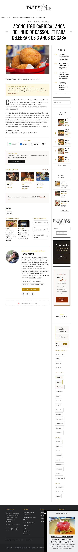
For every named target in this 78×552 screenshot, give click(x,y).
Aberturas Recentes (29, 522)
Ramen (58, 451)
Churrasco (59, 473)
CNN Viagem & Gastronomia (32, 273)
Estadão (39, 264)
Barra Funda (59, 428)
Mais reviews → (65, 211)
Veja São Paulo (38, 262)
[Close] (45, 513)
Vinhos (58, 496)
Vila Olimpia (59, 432)
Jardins (38, 102)
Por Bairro (26, 531)
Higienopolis (58, 363)
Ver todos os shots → (61, 93)
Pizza (58, 460)
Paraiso (58, 405)
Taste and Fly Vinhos (35, 278)
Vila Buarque (59, 419)
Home (3, 17)
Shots (61, 49)
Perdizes (58, 401)
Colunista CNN (26, 281)
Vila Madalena (59, 368)
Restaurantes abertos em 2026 (29, 518)
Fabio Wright (12, 79)
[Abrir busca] (70, 3)
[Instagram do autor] (23, 294)
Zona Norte (59, 414)
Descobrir (26, 525)
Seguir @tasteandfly (16, 161)
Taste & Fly (30, 266)
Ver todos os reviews (30, 289)
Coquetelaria (60, 487)
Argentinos (59, 455)
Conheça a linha (61, 299)
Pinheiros (58, 359)
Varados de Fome (42, 275)
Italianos (58, 441)
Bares (8, 17)
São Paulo (9, 213)
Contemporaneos (60, 478)
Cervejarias (59, 492)
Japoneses (59, 446)
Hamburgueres (59, 464)
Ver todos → (46, 170)
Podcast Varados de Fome (37, 284)
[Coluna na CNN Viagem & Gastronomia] (28, 294)
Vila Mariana (59, 423)
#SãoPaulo (31, 21)
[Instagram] (7, 529)
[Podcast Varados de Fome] (32, 294)
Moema (58, 396)
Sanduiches (59, 469)
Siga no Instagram (62, 257)
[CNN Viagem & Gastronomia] (12, 529)
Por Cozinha (26, 534)
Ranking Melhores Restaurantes (28, 513)
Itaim (63, 354)
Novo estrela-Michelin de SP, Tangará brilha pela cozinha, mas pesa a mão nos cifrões (62, 539)
